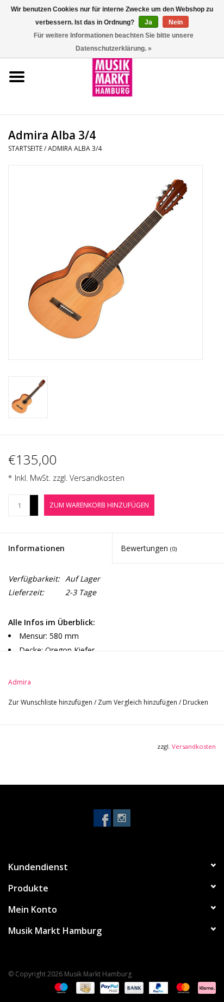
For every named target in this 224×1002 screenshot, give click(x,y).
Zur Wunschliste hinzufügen (51, 702)
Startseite (25, 148)
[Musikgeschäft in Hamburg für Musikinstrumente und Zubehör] (129, 76)
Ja (148, 22)
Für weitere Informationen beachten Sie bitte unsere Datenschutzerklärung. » (114, 42)
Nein (176, 22)
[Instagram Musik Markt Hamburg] (121, 818)
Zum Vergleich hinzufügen (138, 702)
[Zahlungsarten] (60, 987)
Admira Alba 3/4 (75, 148)
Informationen (36, 548)
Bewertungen (149, 548)
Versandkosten (97, 478)
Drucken (195, 702)
